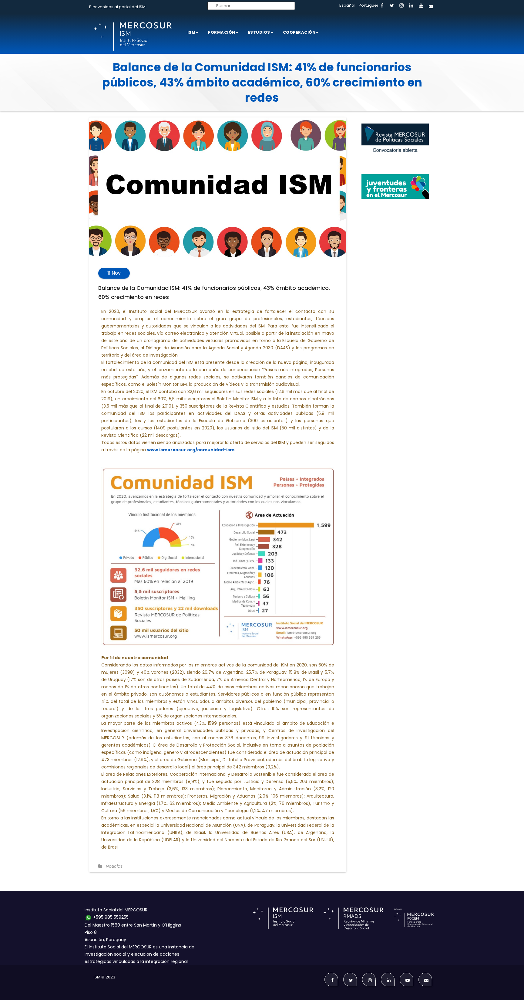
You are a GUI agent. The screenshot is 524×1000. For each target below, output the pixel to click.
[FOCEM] (415, 918)
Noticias (114, 866)
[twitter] (392, 6)
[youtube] (421, 6)
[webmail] (430, 6)
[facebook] (382, 6)
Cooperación (299, 32)
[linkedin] (411, 6)
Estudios (259, 32)
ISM (191, 32)
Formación (221, 32)
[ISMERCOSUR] (285, 918)
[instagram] (401, 6)
